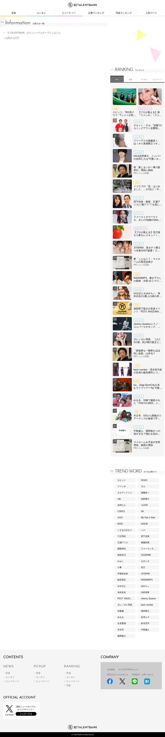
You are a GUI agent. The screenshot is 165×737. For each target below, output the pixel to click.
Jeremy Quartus (148, 598)
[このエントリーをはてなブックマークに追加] (147, 681)
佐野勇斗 (145, 499)
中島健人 (145, 629)
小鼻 (119, 567)
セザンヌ (145, 561)
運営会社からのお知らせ (117, 674)
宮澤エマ (145, 617)
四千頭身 (145, 536)
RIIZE (120, 524)
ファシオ (121, 486)
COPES (121, 511)
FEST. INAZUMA (125, 598)
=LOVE (144, 505)
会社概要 (111, 669)
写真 (68, 685)
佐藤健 (120, 611)
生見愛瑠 (121, 623)
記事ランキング (96, 13)
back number (147, 605)
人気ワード (151, 13)
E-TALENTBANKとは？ (129, 669)
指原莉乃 (121, 555)
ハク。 (144, 530)
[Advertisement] (134, 39)
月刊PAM (145, 573)
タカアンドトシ (124, 492)
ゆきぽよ (121, 586)
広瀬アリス (122, 542)
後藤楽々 (145, 492)
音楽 (13, 13)
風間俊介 (121, 636)
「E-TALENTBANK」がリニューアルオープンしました (33, 32)
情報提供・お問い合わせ (142, 674)
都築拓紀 (121, 548)
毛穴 (143, 567)
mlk (119, 499)
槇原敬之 (145, 611)
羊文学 (120, 629)
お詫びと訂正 (12, 38)
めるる (120, 617)
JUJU (120, 517)
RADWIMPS (147, 580)
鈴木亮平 (145, 623)
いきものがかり (124, 530)
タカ (143, 486)
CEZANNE (146, 555)
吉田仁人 (121, 505)
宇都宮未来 (122, 573)
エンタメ (41, 13)
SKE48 (144, 524)
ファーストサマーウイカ (150, 548)
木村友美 (121, 592)
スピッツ (121, 480)
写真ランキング (124, 13)
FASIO (144, 480)
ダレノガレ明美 (124, 605)
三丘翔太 (121, 536)
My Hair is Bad (148, 517)
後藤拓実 (145, 542)
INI (142, 511)
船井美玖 (121, 580)
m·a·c (120, 561)
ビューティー (69, 13)
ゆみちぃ (145, 586)
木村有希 (145, 592)
